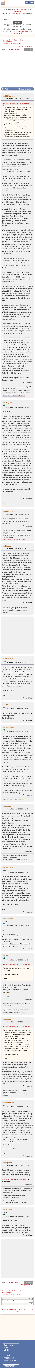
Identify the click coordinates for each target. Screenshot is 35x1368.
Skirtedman (10, 96)
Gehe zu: (30, 1298)
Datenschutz (9, 1360)
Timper (8, 546)
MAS (7, 955)
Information (9, 1366)
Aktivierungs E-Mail (18, 14)
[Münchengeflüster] (4, 923)
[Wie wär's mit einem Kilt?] (4, 405)
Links (6, 1350)
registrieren (17, 12)
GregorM (8, 402)
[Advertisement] (17, 69)
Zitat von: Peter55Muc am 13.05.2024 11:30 (16, 964)
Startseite (8, 1345)
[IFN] (4, 958)
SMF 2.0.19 (5, 1310)
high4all (8, 1163)
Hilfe (5, 1347)
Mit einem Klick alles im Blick (22, 32)
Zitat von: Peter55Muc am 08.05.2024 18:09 (16, 103)
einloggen (24, 10)
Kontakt (7, 1355)
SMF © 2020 (12, 1310)
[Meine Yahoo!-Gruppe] (4, 730)
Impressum (9, 1358)
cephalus (9, 918)
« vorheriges (21, 47)
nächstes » (29, 47)
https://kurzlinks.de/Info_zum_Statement (14, 395)
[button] (29, 2)
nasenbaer (9, 727)
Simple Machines (19, 1310)
